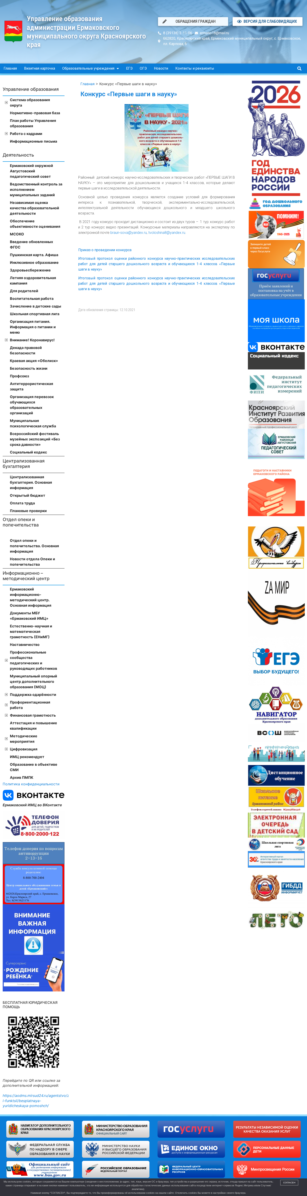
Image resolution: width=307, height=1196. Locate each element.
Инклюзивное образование (34, 262)
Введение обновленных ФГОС (31, 244)
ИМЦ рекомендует (27, 756)
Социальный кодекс (28, 452)
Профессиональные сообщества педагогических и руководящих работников (33, 660)
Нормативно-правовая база (35, 113)
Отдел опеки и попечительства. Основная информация (34, 546)
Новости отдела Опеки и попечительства (32, 562)
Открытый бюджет (27, 495)
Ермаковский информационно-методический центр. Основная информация (30, 597)
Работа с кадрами (26, 133)
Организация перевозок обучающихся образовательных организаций (32, 404)
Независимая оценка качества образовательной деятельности (34, 208)
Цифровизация (23, 749)
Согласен (289, 1182)
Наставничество (25, 644)
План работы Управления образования (33, 123)
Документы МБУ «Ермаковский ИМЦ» (29, 616)
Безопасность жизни (28, 368)
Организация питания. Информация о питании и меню (33, 327)
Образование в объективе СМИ (33, 767)
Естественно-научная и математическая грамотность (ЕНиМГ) (31, 631)
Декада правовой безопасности (26, 350)
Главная (10, 68)
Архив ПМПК (21, 777)
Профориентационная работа (30, 705)
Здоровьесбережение (30, 270)
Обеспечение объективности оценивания (35, 224)
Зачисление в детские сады (35, 306)
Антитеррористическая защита (31, 386)
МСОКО (17, 234)
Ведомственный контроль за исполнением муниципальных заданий (36, 189)
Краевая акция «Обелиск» (34, 360)
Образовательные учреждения (88, 68)
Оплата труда (22, 503)
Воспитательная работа (31, 298)
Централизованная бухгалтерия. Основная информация (31, 482)
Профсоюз (19, 376)
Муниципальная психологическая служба (33, 423)
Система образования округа (30, 102)
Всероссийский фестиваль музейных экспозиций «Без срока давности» (35, 439)
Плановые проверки (28, 510)
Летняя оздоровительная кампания (33, 280)
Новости (161, 68)
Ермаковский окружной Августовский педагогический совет (31, 171)
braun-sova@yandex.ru (128, 232)
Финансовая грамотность (33, 715)
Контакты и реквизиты (194, 68)
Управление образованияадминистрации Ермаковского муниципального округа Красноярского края (86, 31)
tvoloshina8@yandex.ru (166, 232)
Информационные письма (33, 141)
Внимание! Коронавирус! (32, 340)
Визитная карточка (39, 68)
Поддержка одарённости (33, 694)
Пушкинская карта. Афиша (34, 255)
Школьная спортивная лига (34, 314)
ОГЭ (143, 68)
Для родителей (24, 291)
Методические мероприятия (23, 739)
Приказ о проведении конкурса (104, 250)
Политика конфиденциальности (31, 784)
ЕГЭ (129, 68)
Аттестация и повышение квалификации (33, 726)
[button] (299, 68)
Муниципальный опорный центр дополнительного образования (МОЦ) (33, 681)
